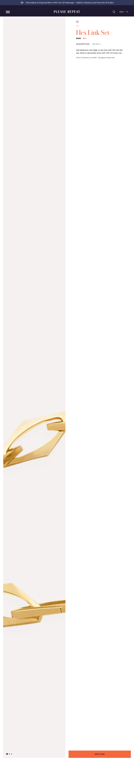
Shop (8, 12)
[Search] (114, 11)
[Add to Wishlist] (77, 22)
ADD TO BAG (100, 754)
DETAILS (96, 44)
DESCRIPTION (82, 44)
